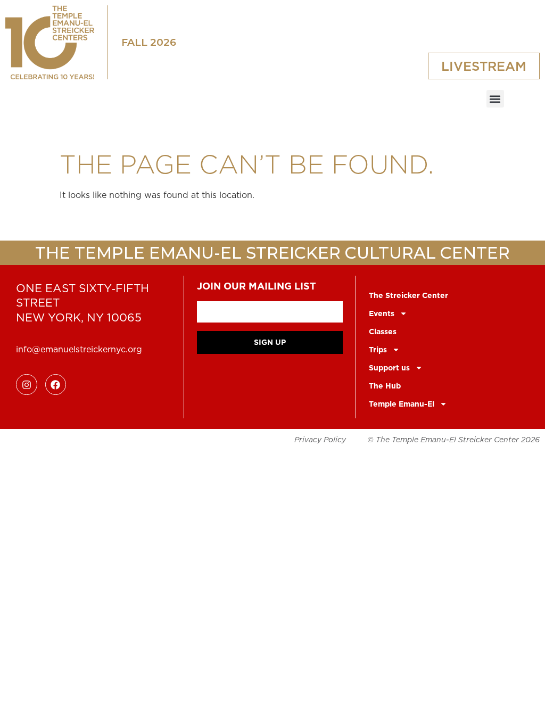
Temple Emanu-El (401, 404)
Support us (389, 367)
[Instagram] (26, 384)
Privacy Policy (320, 439)
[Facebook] (56, 384)
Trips (378, 349)
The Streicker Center (408, 295)
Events (381, 313)
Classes (383, 331)
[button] (495, 99)
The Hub (385, 386)
